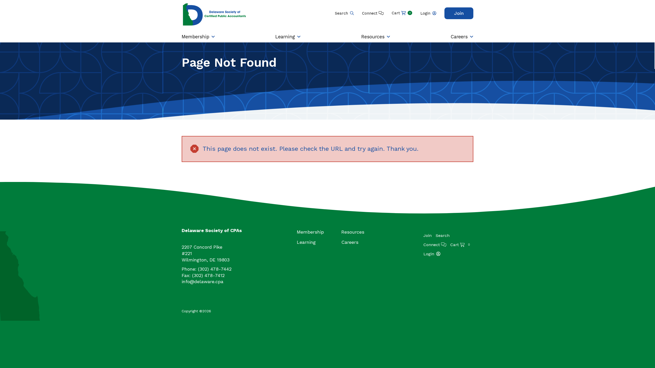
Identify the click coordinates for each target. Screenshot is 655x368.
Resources (373, 36)
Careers (459, 36)
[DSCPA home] (215, 14)
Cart (401, 13)
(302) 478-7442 (215, 269)
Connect (370, 13)
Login (425, 13)
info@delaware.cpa (202, 281)
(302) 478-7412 (208, 275)
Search (341, 13)
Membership (195, 36)
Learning (285, 36)
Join (459, 13)
